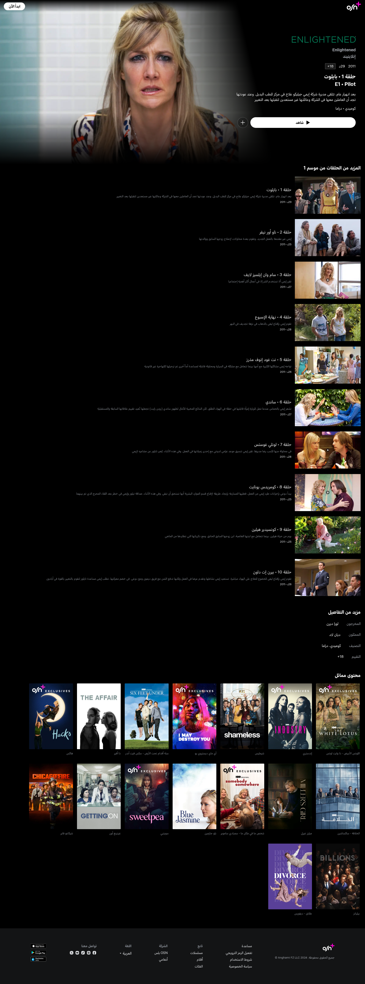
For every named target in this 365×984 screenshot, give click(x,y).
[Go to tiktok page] (83, 953)
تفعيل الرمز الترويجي (239, 952)
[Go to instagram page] (88, 953)
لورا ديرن (332, 623)
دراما (325, 645)
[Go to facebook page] (94, 953)
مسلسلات (196, 952)
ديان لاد (334, 634)
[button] (14, 6)
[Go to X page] (71, 953)
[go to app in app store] (38, 946)
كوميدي (335, 645)
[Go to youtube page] (77, 953)
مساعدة (247, 946)
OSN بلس (161, 952)
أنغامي (163, 959)
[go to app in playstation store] (38, 959)
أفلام (200, 959)
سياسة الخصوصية (240, 966)
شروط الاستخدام (241, 959)
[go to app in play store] (38, 952)
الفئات (199, 966)
